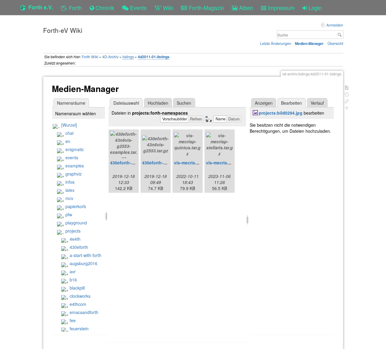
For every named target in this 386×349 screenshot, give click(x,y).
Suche (340, 35)
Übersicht (335, 43)
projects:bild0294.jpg (280, 113)
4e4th (75, 239)
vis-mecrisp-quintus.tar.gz (201, 163)
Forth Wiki (90, 56)
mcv (69, 198)
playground (76, 223)
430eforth (79, 247)
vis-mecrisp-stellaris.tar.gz (233, 163)
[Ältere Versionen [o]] (346, 93)
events (71, 157)
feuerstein (79, 328)
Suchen (184, 103)
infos (69, 182)
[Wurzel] (69, 125)
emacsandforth (84, 312)
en (67, 141)
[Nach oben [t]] (346, 107)
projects (73, 231)
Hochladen (158, 103)
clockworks (80, 296)
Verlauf (317, 103)
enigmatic (74, 149)
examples (74, 166)
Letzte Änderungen (275, 43)
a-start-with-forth (85, 255)
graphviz (73, 174)
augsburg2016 (83, 263)
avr (73, 271)
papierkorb (75, 206)
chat (69, 133)
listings (128, 56)
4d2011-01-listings (153, 56)
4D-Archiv (110, 56)
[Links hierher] (346, 100)
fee (73, 320)
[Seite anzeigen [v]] (346, 87)
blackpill (77, 288)
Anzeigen (264, 103)
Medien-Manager (309, 43)
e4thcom (78, 304)
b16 (73, 280)
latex (69, 190)
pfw (68, 214)
